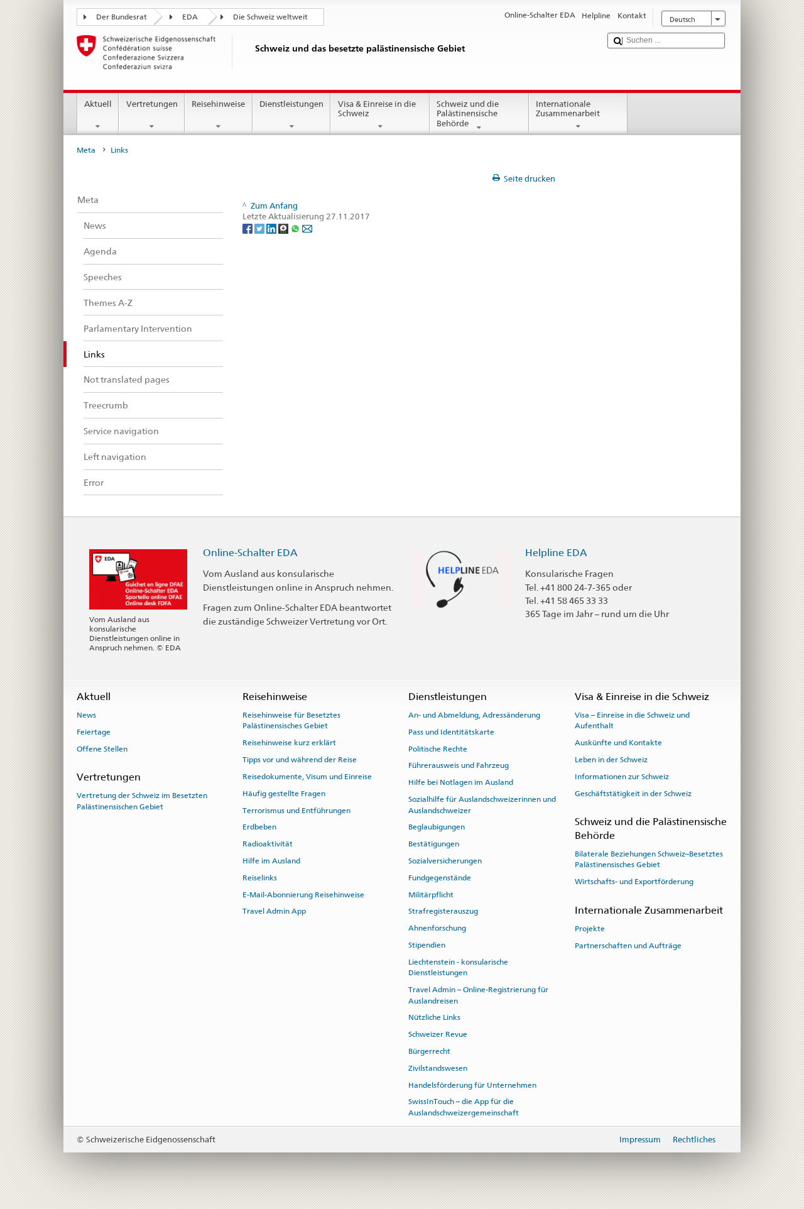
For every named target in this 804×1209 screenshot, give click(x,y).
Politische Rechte (437, 748)
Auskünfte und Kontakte (618, 742)
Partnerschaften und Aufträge (628, 945)
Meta (86, 150)
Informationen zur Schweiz (622, 776)
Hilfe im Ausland (271, 860)
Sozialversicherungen (445, 860)
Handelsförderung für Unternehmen (472, 1084)
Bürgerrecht (429, 1051)
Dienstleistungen (291, 104)
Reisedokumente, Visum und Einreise (307, 776)
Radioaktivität (267, 844)
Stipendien (426, 945)
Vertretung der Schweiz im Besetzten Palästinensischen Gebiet (142, 801)
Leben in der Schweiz (611, 759)
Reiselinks (259, 877)
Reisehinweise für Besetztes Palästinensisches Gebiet (291, 720)
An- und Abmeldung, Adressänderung (474, 715)
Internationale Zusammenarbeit (568, 109)
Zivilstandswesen (437, 1068)
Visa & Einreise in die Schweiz (377, 109)
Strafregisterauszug (443, 911)
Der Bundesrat (121, 17)
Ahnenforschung (437, 928)
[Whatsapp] (296, 228)
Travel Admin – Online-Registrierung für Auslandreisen (478, 995)
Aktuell (98, 104)
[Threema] (284, 228)
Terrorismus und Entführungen (296, 810)
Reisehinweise (218, 104)
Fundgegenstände (439, 877)
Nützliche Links (434, 1017)
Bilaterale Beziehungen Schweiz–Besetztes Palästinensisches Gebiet (649, 859)
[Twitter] (260, 228)
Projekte (590, 928)
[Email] (307, 228)
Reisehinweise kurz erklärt (289, 742)
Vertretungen (152, 104)
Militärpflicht (431, 894)
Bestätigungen (433, 844)
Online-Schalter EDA (250, 553)
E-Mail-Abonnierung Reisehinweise (303, 894)
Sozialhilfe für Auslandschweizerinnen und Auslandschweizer (482, 804)
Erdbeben (259, 827)
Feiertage (94, 732)
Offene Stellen (102, 748)
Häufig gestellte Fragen (283, 793)
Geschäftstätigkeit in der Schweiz (633, 793)
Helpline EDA (556, 553)
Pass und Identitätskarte (451, 732)
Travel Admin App (274, 911)
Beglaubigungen (436, 827)
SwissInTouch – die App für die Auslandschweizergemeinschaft (463, 1107)
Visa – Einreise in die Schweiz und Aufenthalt (632, 720)
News (86, 715)
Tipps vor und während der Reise (299, 759)
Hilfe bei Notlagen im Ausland (460, 782)
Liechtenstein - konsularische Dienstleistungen (458, 967)
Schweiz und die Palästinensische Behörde (468, 113)
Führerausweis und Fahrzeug (458, 765)
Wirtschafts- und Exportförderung (634, 881)
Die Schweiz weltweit (270, 17)
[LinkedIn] (272, 228)
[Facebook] (248, 228)
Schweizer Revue (437, 1034)
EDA (190, 17)
